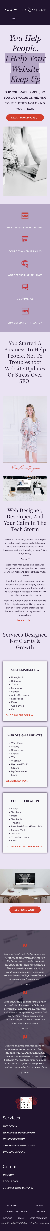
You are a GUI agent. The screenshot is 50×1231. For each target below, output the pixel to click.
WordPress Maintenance (25, 275)
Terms (21, 1218)
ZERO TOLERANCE (38, 1218)
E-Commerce (25, 298)
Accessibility (14, 1205)
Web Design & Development (25, 227)
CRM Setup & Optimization (25, 322)
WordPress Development (19, 1132)
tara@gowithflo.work (18, 1187)
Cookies (39, 1205)
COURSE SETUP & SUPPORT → (24, 846)
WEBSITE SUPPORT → (19, 780)
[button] (14, 19)
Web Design (10, 1126)
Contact (8, 1175)
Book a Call (10, 1181)
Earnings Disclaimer (16, 1212)
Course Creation (13, 1139)
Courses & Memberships (25, 251)
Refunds (7, 1218)
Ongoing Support (14, 1151)
